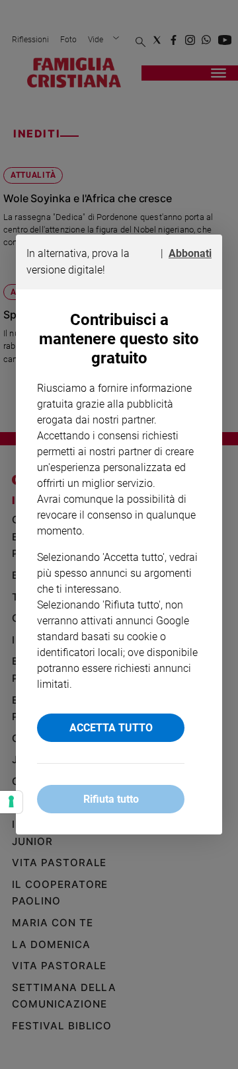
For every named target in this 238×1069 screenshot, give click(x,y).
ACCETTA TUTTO (111, 727)
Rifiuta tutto (111, 799)
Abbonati (190, 253)
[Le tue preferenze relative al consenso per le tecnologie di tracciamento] (11, 802)
